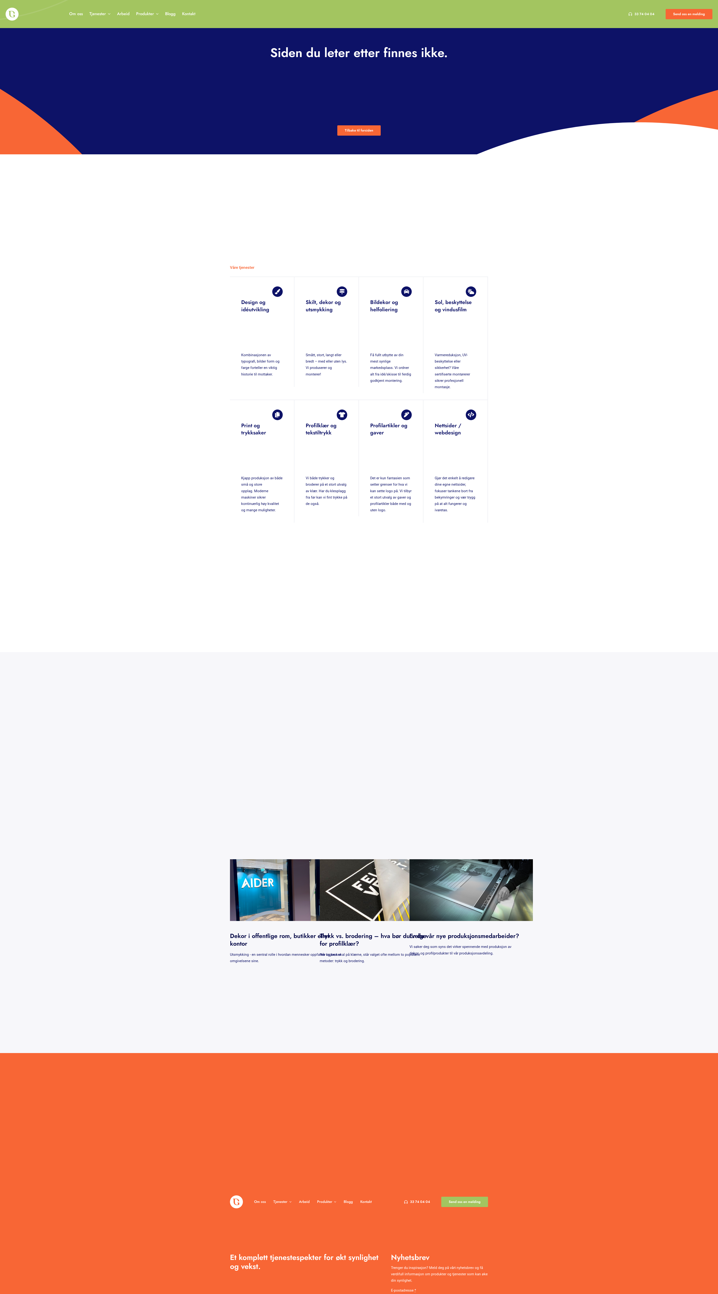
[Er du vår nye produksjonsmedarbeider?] (471, 890)
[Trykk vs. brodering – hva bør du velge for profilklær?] (381, 890)
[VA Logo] (12, 9)
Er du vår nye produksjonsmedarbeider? (464, 936)
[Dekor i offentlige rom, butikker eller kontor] (291, 890)
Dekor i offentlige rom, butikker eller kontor (280, 940)
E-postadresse (403, 1290)
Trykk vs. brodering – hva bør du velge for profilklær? (373, 940)
